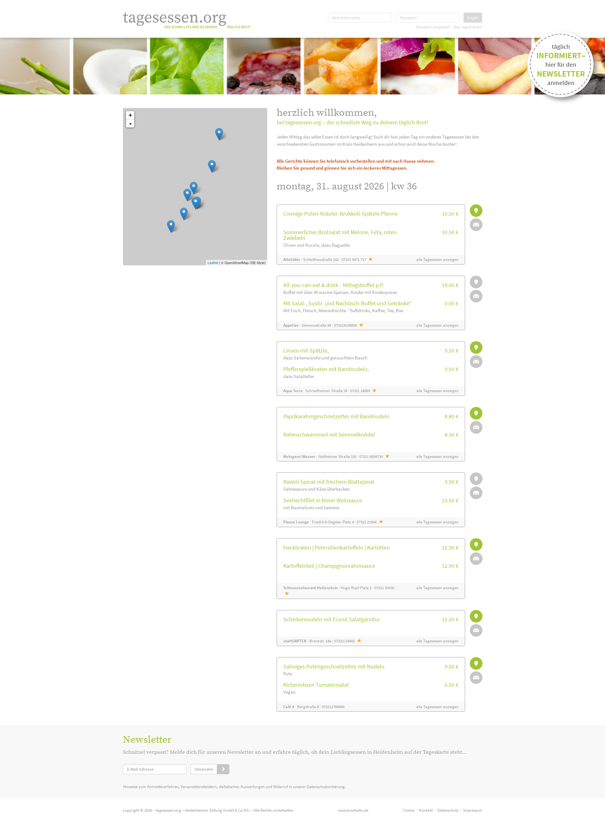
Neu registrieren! (468, 26)
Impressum (472, 810)
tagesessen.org (168, 810)
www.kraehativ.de (353, 810)
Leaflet (213, 262)
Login (473, 17)
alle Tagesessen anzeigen (437, 259)
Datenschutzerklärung (326, 786)
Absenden (204, 769)
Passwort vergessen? (433, 26)
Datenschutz (447, 810)
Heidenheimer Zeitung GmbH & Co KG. (217, 810)
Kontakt (426, 810)
